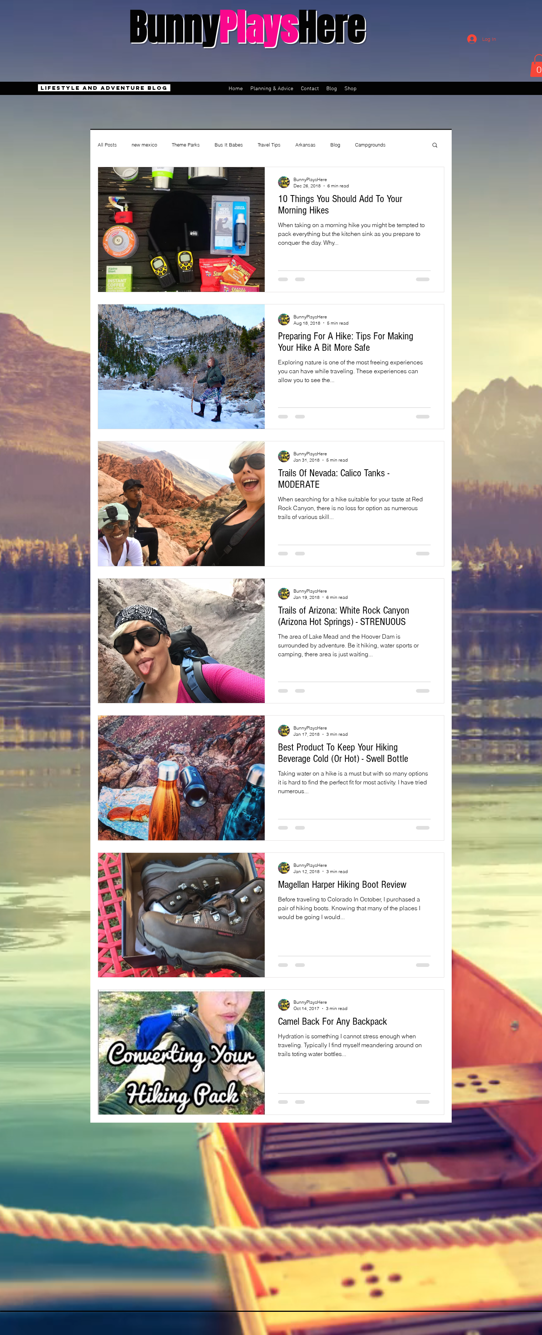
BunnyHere (247, 27)
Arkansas (305, 145)
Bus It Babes (229, 145)
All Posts (107, 145)
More (405, 145)
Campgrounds (370, 145)
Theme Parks (186, 145)
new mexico (144, 145)
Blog (335, 145)
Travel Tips (269, 145)
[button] (434, 145)
